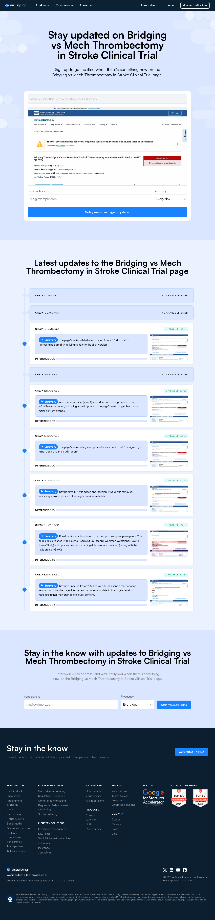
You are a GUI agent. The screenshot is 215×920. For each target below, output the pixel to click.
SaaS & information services (54, 838)
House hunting (15, 818)
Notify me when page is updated (107, 212)
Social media (14, 823)
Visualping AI (93, 796)
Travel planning (15, 846)
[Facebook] (185, 870)
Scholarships (14, 841)
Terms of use (187, 880)
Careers (116, 824)
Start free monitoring (174, 704)
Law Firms (44, 833)
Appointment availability (14, 802)
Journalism (44, 852)
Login (170, 5)
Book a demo (149, 5)
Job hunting (14, 814)
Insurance (44, 847)
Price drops (13, 796)
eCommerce (45, 843)
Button (90, 824)
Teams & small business (120, 798)
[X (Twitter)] (165, 870)
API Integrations (95, 800)
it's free (195, 5)
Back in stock (14, 791)
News (10, 809)
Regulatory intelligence (51, 796)
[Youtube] (178, 870)
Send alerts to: (32, 696)
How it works (93, 791)
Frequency (160, 191)
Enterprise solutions (123, 804)
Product (41, 5)
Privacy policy (170, 880)
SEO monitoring (47, 814)
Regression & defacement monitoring (53, 807)
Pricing (84, 5)
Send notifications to (40, 191)
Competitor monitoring (51, 791)
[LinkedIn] (171, 870)
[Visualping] (15, 5)
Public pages (93, 829)
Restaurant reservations (14, 835)
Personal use (119, 791)
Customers (63, 5)
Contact (116, 819)
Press (115, 829)
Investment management (52, 829)
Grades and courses (18, 828)
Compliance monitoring (52, 800)
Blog (114, 833)
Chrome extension (91, 817)
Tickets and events (18, 851)
